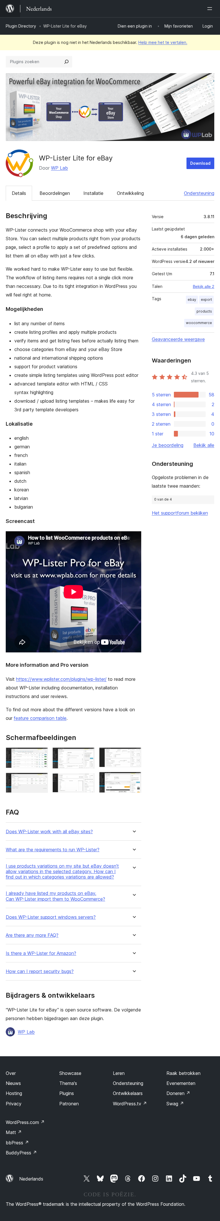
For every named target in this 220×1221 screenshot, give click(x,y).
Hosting (14, 1093)
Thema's (68, 1083)
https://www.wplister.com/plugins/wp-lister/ (61, 679)
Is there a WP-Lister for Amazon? (41, 953)
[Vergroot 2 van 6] (40, 780)
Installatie (93, 193)
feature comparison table (40, 718)
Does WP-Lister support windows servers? (51, 917)
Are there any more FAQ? (32, 935)
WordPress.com (25, 1122)
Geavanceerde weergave (178, 339)
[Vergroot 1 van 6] (40, 755)
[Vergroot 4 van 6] (87, 781)
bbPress (17, 1143)
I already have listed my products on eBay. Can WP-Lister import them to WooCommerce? (55, 896)
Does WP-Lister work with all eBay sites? (49, 831)
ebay (192, 299)
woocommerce (199, 323)
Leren (119, 1073)
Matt (14, 1132)
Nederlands (31, 1179)
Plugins (66, 1093)
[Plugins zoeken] (66, 61)
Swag (175, 1103)
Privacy (13, 1103)
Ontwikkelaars (128, 1093)
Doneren (178, 1093)
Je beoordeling (167, 445)
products (204, 311)
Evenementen (180, 1083)
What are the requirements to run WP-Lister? (52, 849)
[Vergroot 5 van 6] (133, 755)
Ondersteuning (199, 193)
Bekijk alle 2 (203, 286)
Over (11, 1073)
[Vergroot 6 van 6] (133, 779)
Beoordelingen (55, 193)
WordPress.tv (130, 1103)
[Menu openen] (211, 8)
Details (19, 193)
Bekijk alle (203, 445)
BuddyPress (21, 1153)
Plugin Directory (21, 26)
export (206, 299)
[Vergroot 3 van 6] (87, 755)
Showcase (70, 1073)
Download (200, 163)
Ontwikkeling (130, 193)
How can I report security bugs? (40, 971)
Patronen (69, 1103)
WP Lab (59, 168)
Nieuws (13, 1083)
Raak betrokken (183, 1073)
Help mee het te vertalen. (162, 42)
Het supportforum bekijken (180, 513)
